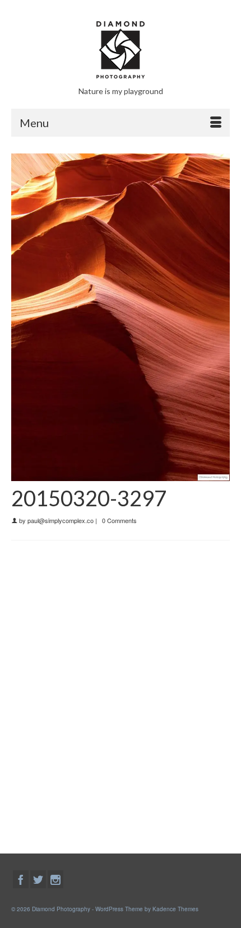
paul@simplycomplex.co (60, 520)
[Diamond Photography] (120, 50)
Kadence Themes (175, 909)
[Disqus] (120, 694)
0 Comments (119, 520)
